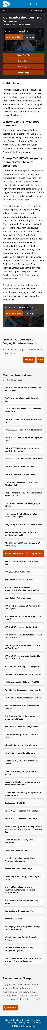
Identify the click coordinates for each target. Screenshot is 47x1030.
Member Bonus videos (20, 24)
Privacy (37, 1022)
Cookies (29, 1022)
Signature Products (32, 1020)
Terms (21, 1022)
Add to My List (23, 67)
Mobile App (11, 1022)
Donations (17, 1020)
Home (8, 1020)
